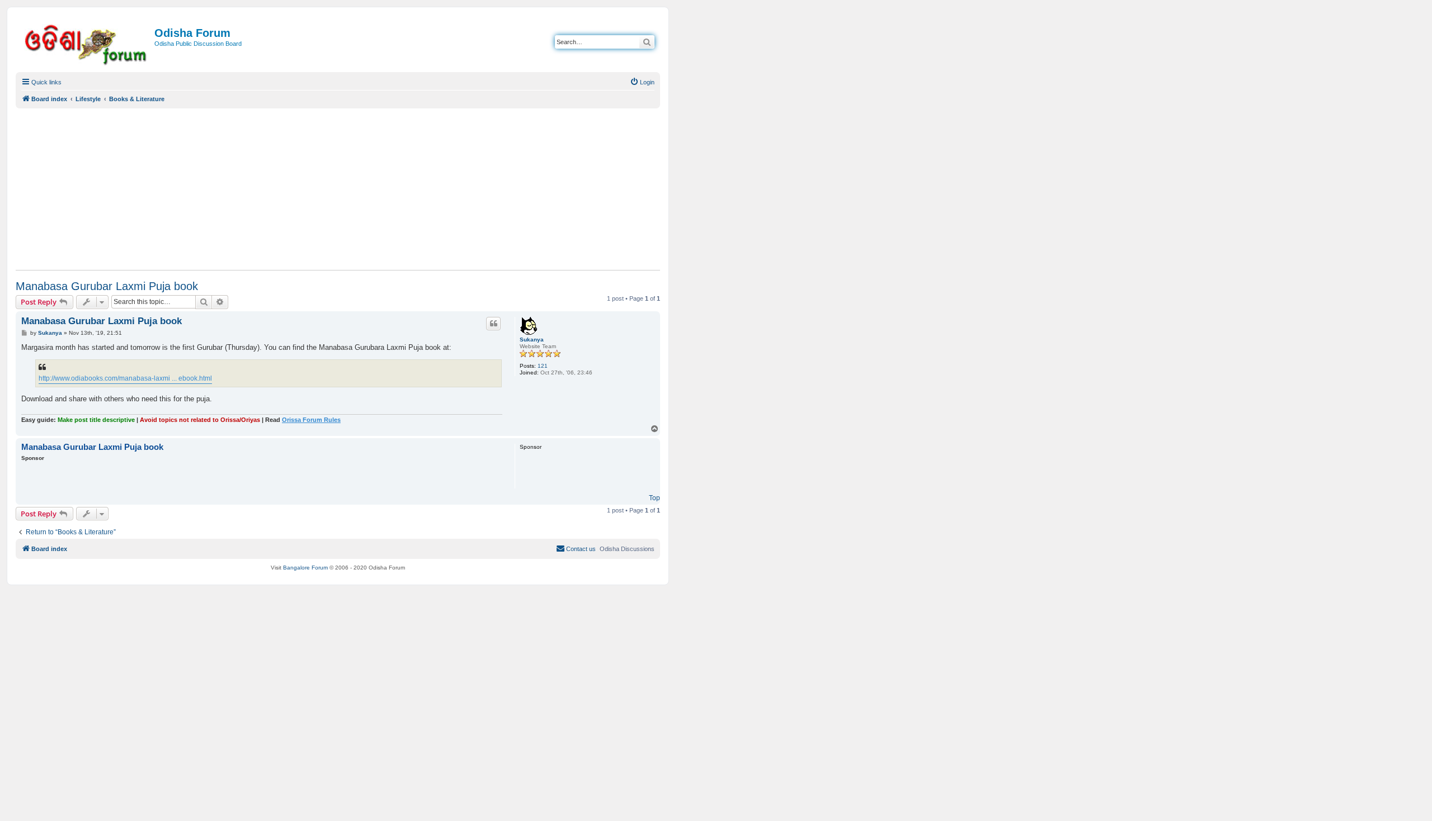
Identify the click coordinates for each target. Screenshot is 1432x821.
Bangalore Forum (305, 567)
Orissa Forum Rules (311, 419)
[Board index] (86, 42)
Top (654, 498)
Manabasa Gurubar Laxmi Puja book (107, 286)
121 (543, 366)
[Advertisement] (338, 189)
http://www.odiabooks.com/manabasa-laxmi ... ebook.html (125, 378)
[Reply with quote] (493, 323)
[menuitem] (642, 82)
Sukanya (532, 339)
